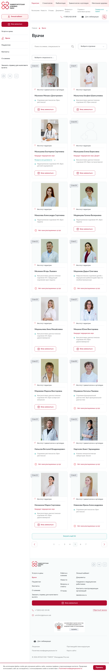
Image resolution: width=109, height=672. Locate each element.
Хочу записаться (16, 24)
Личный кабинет (16, 16)
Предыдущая (34, 544)
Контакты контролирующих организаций (87, 590)
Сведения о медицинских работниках (86, 583)
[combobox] (92, 46)
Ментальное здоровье (99, 3)
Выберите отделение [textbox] (88, 46)
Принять (99, 667)
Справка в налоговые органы (83, 10)
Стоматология (47, 3)
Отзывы (51, 10)
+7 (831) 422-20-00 (42, 610)
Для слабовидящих (44, 641)
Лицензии (36, 646)
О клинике (5, 58)
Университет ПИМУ (99, 10)
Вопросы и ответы (68, 10)
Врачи (7, 38)
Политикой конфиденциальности (70, 668)
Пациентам (5, 45)
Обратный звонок (100, 610)
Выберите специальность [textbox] (43, 57)
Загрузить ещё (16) (69, 536)
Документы (59, 10)
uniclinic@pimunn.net (43, 615)
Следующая (104, 544)
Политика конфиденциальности (44, 650)
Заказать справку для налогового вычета (14, 66)
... (59, 544)
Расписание (35, 10)
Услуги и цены (7, 31)
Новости (44, 10)
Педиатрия (35, 3)
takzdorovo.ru (81, 595)
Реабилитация (60, 3)
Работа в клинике (63, 574)
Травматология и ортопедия (78, 3)
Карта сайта (71, 650)
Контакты (5, 52)
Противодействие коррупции (78, 646)
